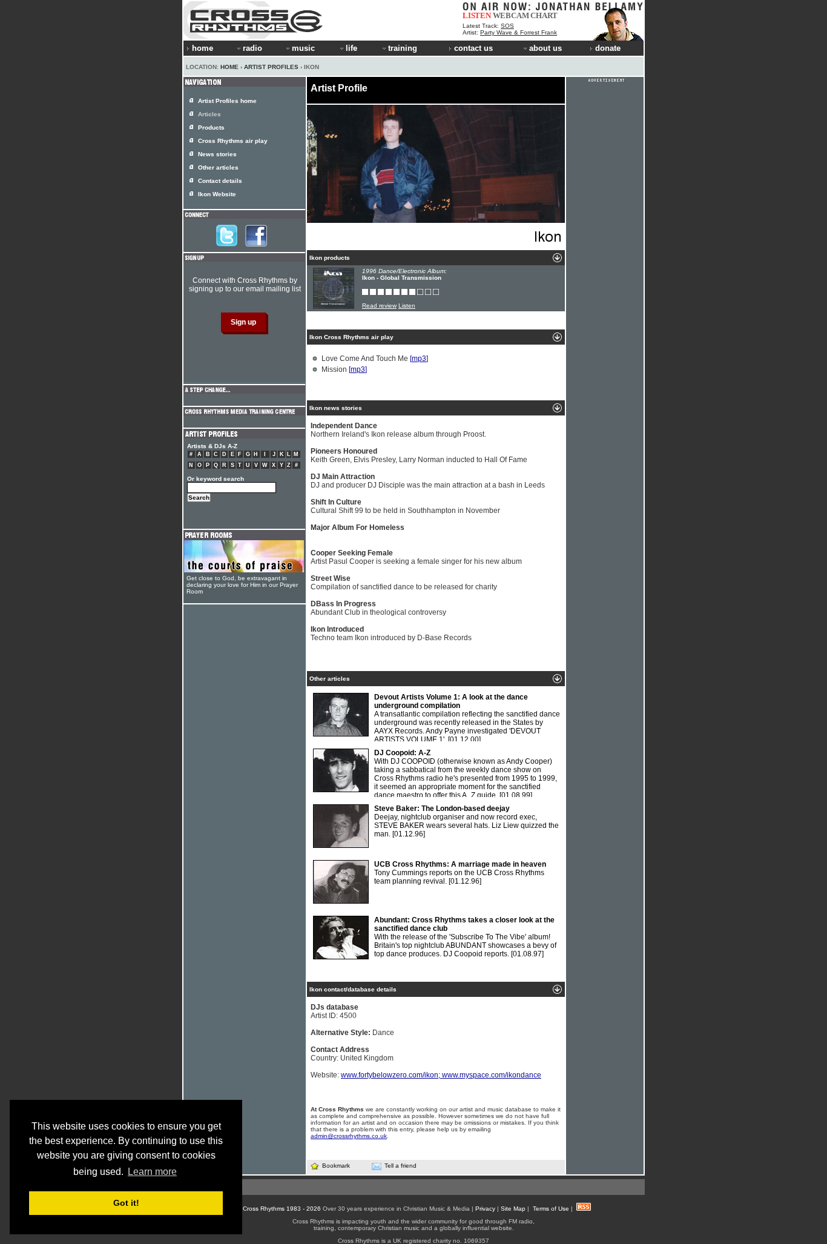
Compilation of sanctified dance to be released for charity (404, 582)
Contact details (220, 180)
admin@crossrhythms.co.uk (349, 1136)
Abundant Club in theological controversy (378, 608)
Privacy (485, 1208)
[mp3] (419, 358)
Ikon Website (217, 194)
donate (608, 48)
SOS (507, 25)
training (402, 48)
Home (229, 67)
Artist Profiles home (227, 101)
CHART (544, 15)
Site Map (513, 1208)
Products (211, 127)
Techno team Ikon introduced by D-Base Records (391, 633)
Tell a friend (400, 1165)
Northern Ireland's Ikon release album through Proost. (398, 430)
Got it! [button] (126, 1203)
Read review (379, 305)
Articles (209, 114)
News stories (217, 154)
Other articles (218, 167)
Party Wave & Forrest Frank (518, 32)
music (303, 48)
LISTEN (477, 15)
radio (252, 48)
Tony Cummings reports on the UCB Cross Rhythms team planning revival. (460, 872)
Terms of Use (551, 1208)
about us (545, 48)
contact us (473, 48)
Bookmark (336, 1165)
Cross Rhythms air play (233, 140)
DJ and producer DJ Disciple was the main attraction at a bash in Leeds (428, 480)
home (202, 48)
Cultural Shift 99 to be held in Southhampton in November (405, 506)
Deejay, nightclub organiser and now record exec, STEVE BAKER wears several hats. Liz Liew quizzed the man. (466, 821)
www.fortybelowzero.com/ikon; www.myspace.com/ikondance (441, 1075)
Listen (406, 305)
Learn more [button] (152, 1171)
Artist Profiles (271, 67)
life (351, 48)
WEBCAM (511, 15)
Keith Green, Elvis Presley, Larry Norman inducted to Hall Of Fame (419, 455)
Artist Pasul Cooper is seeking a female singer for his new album (416, 557)
